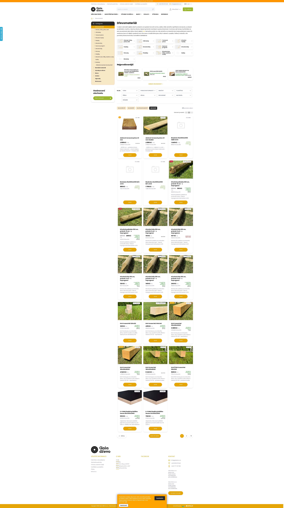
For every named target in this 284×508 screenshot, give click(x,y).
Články (93, 469)
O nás (117, 460)
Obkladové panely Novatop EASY (104, 65)
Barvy (97, 73)
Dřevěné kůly (99, 48)
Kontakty (118, 462)
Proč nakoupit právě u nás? (123, 466)
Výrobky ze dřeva (100, 70)
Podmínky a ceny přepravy (98, 4)
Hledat (153, 9)
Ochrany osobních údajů (126, 4)
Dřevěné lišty (99, 43)
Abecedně (153, 108)
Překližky (98, 54)
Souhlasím (159, 498)
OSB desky (98, 32)
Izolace (97, 76)
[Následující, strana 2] (186, 436)
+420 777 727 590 (176, 466)
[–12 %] (181, 170)
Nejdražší (131, 108)
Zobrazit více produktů (155, 83)
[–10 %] (130, 217)
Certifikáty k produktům (141, 4)
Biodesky (98, 62)
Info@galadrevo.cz (176, 460)
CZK (188, 4)
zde (126, 502)
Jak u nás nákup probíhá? (122, 464)
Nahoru (123, 436)
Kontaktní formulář (176, 493)
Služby (97, 59)
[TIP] (130, 126)
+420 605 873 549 (176, 463)
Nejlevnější (121, 108)
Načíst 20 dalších (154, 436)
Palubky (97, 40)
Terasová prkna (100, 35)
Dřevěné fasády (100, 38)
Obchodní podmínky (112, 4)
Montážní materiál (100, 67)
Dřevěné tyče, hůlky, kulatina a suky (105, 57)
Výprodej (97, 78)
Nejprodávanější (142, 108)
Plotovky (98, 51)
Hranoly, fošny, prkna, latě (102, 29)
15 (191, 436)
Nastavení (123, 505)
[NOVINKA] (181, 311)
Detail (129, 155)
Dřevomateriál (99, 27)
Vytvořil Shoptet (177, 506)
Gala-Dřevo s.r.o (172, 470)
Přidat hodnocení (99, 98)
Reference (98, 81)
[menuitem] (97, 14)
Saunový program (100, 46)
